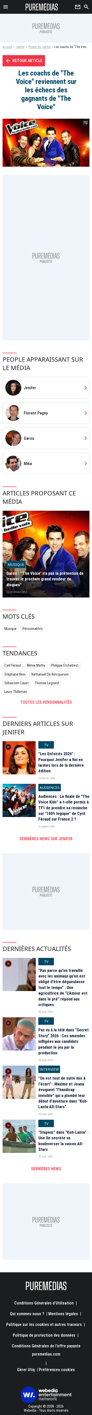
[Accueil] (42, 6)
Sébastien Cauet (16, 683)
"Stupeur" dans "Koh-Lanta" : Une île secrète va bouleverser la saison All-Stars (63, 1141)
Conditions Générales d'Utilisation (44, 1303)
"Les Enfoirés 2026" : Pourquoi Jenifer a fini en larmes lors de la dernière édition (61, 762)
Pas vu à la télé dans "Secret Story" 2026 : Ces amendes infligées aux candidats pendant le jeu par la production (63, 1041)
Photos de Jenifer (39, 47)
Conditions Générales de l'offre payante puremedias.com (46, 1350)
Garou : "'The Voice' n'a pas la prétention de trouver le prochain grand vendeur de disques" (45, 579)
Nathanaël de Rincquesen (50, 674)
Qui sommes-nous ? (27, 1313)
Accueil (7, 47)
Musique (10, 629)
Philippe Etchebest (64, 665)
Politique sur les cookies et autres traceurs (44, 1324)
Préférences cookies (57, 1369)
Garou (29, 438)
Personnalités (32, 629)
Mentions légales (63, 1313)
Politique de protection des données (44, 1335)
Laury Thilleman (15, 692)
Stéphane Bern (15, 674)
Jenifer (20, 47)
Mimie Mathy (36, 665)
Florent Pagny (36, 413)
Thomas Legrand (46, 683)
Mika (28, 463)
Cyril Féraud (12, 665)
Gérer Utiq (26, 1369)
